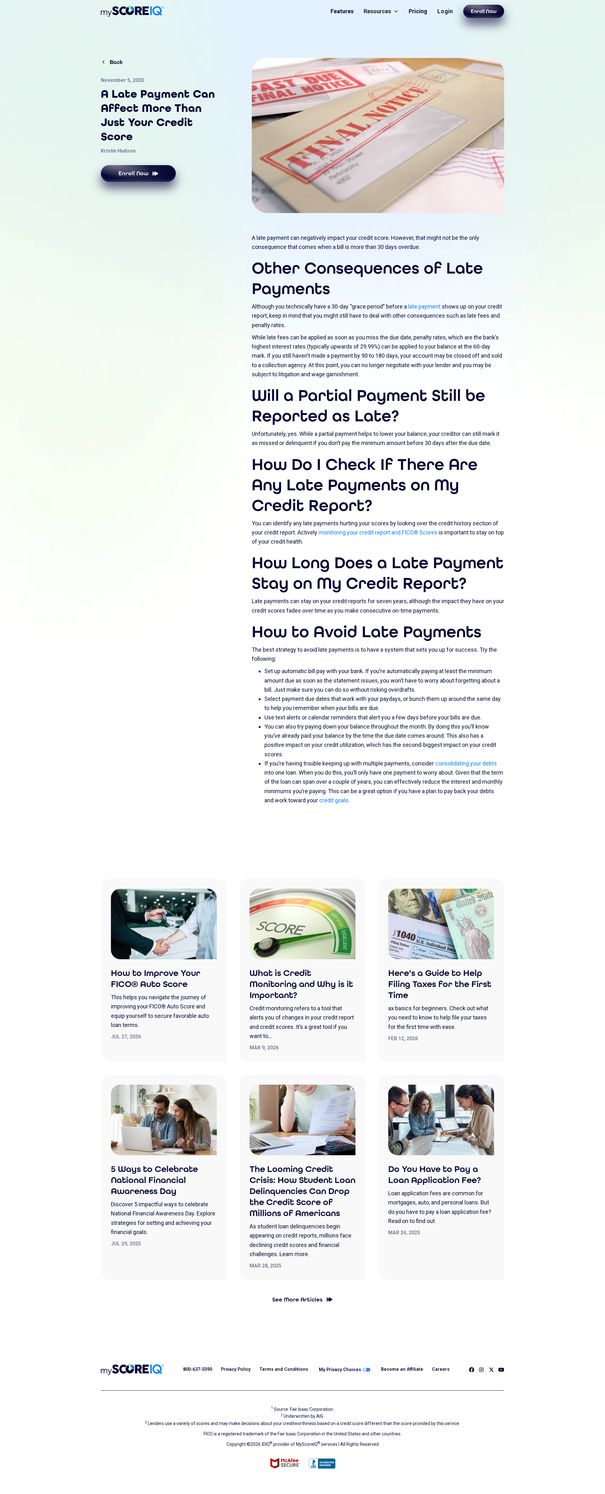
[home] (132, 11)
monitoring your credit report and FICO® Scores (378, 532)
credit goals (334, 800)
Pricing (418, 11)
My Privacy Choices (340, 1369)
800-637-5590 (197, 1369)
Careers (441, 1369)
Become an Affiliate (402, 1369)
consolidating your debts (466, 763)
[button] (381, 11)
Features (342, 11)
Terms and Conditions (283, 1369)
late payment (424, 306)
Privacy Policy (236, 1369)
